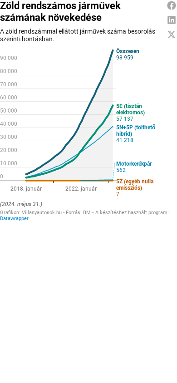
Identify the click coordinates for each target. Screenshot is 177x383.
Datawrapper (14, 218)
